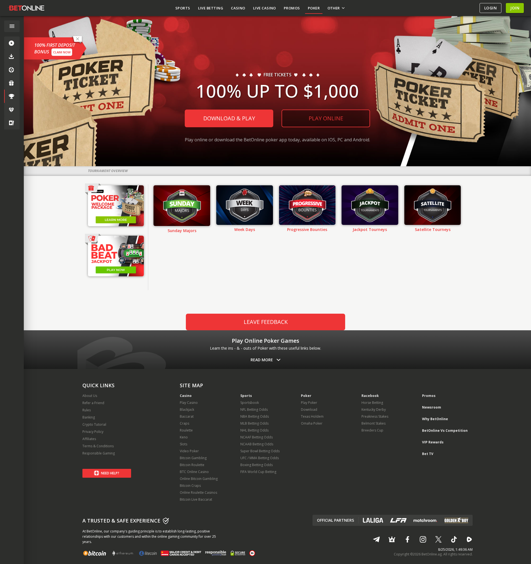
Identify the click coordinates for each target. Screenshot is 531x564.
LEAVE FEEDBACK (266, 322)
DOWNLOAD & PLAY (229, 118)
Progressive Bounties (307, 229)
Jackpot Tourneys (370, 229)
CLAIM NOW (62, 52)
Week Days (244, 229)
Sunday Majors (182, 230)
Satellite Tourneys (433, 229)
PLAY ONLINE (326, 118)
